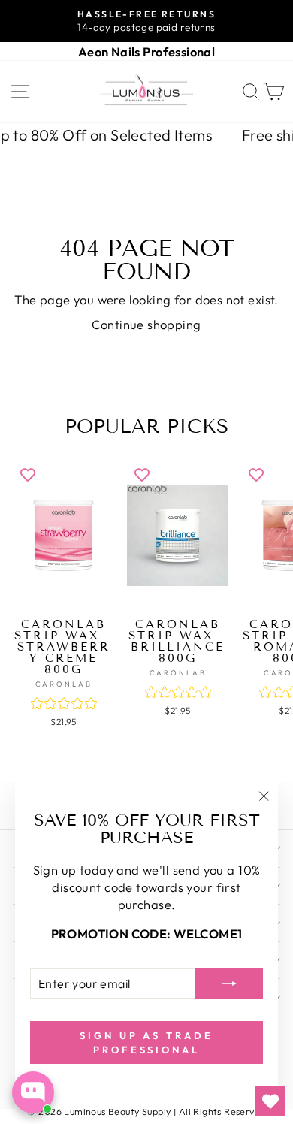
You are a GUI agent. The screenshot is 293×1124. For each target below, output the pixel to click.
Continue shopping (146, 324)
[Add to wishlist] (28, 474)
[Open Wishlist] (270, 1101)
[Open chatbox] (33, 1092)
